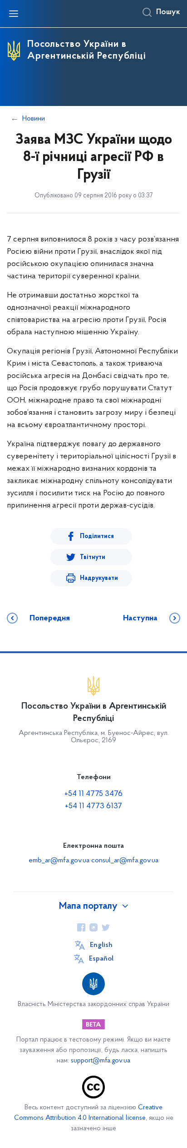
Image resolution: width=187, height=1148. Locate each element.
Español (101, 958)
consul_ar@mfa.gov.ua (124, 860)
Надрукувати (99, 578)
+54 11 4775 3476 (93, 794)
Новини (33, 118)
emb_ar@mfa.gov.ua (59, 860)
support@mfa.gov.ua (100, 1060)
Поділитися (97, 536)
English (101, 945)
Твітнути (92, 557)
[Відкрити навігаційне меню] (13, 13)
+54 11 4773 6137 (93, 806)
